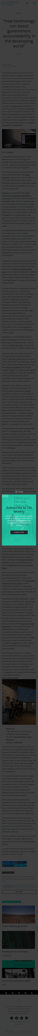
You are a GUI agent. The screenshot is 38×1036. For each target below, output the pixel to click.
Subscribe (19, 532)
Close (20, 492)
